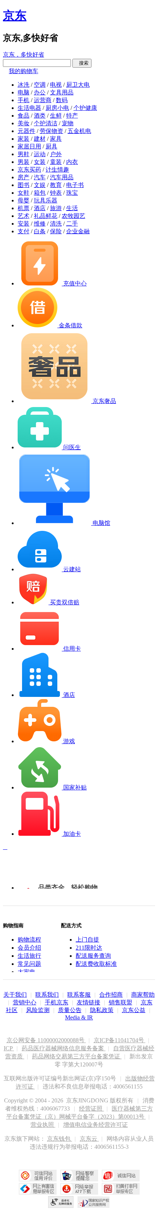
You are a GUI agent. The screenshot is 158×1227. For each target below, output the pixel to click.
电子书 (75, 185)
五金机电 (79, 131)
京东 (14, 15)
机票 (23, 208)
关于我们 (15, 995)
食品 (23, 115)
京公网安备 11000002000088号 (46, 1040)
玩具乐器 (45, 200)
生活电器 (29, 108)
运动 (40, 154)
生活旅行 (29, 956)
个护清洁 (45, 123)
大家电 (26, 972)
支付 (23, 231)
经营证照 (91, 1108)
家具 (56, 139)
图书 (23, 185)
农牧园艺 (73, 216)
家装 (23, 139)
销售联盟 (120, 1002)
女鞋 (23, 193)
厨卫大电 (78, 85)
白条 (40, 231)
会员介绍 (29, 947)
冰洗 (23, 85)
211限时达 (89, 947)
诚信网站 (121, 1175)
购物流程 (29, 939)
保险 (56, 231)
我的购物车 (23, 71)
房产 (23, 177)
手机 (23, 100)
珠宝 (72, 193)
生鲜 (56, 115)
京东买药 (29, 169)
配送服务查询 (93, 956)
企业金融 (78, 231)
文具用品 (61, 92)
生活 (72, 208)
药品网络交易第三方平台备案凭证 (77, 1056)
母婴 (23, 200)
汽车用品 (61, 177)
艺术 (23, 216)
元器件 (26, 131)
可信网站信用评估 (38, 1175)
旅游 (56, 208)
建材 (40, 139)
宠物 (67, 123)
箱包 (40, 193)
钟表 (56, 193)
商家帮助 (143, 995)
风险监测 (38, 1010)
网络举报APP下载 (79, 1189)
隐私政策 (102, 1010)
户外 (56, 154)
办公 (40, 92)
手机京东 (56, 1002)
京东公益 (134, 1010)
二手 (72, 223)
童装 (56, 162)
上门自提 (87, 939)
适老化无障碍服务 (61, 1202)
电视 (56, 85)
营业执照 (42, 1125)
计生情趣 (57, 169)
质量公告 (70, 1010)
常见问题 (29, 964)
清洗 (56, 223)
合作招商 (111, 995)
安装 (23, 223)
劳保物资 (51, 131)
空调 (40, 85)
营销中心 (24, 1002)
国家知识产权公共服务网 (94, 1202)
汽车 (40, 177)
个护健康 (85, 108)
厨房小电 (57, 108)
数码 (62, 100)
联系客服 (79, 995)
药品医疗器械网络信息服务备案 (63, 1048)
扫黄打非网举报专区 (121, 1189)
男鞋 (23, 154)
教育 (56, 185)
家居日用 (29, 146)
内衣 (72, 162)
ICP (9, 1048)
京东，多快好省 (23, 54)
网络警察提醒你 (79, 1175)
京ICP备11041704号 (120, 1040)
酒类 (40, 115)
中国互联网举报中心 (38, 1189)
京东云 (89, 1139)
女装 (40, 162)
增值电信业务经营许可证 (95, 1125)
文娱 (40, 185)
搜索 (82, 63)
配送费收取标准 (96, 964)
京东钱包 (59, 1139)
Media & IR (79, 1017)
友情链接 (88, 1002)
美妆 (23, 123)
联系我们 (47, 995)
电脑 (23, 92)
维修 (40, 223)
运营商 (42, 100)
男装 (23, 162)
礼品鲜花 (45, 216)
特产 (72, 115)
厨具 (51, 146)
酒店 (40, 208)
